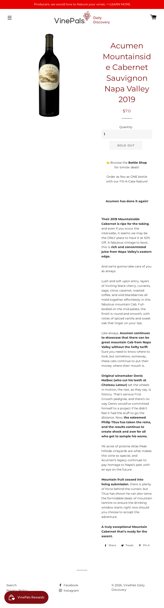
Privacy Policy (17, 590)
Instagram (71, 590)
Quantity (125, 127)
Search (11, 585)
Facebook (70, 585)
